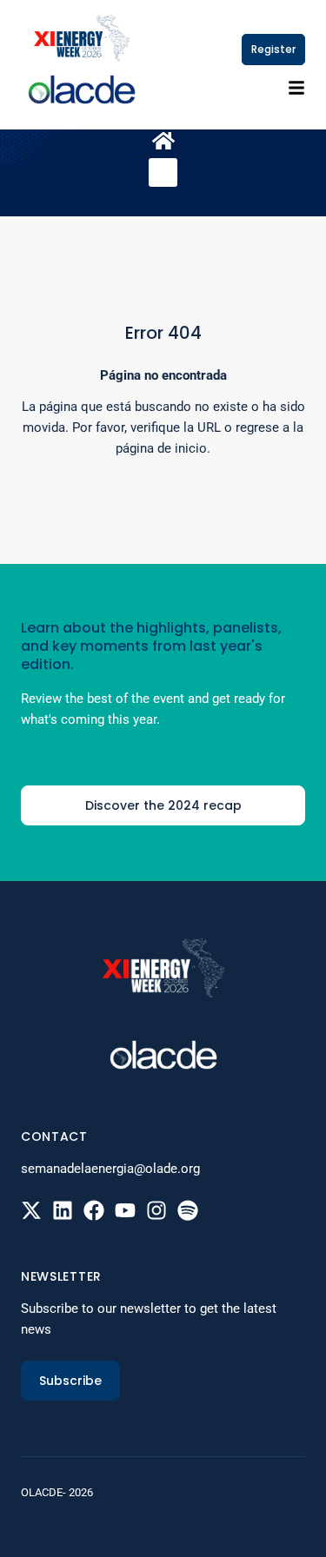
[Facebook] (93, 1210)
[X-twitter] (31, 1210)
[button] (163, 172)
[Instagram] (156, 1210)
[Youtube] (125, 1210)
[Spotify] (187, 1210)
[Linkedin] (62, 1210)
